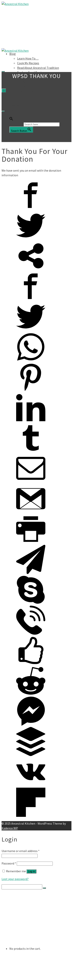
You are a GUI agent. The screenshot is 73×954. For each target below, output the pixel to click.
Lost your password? (15, 879)
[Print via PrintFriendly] (31, 542)
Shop (12, 914)
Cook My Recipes (28, 63)
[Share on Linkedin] (31, 421)
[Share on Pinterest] (31, 391)
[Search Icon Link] (11, 119)
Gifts (20, 929)
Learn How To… (28, 58)
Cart (12, 114)
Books (21, 86)
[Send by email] (31, 482)
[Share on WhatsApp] (31, 360)
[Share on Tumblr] (31, 451)
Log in (31, 871)
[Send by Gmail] (31, 512)
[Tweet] (31, 239)
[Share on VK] (31, 785)
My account (16, 110)
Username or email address (21, 851)
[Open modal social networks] (31, 269)
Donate (22, 96)
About (13, 100)
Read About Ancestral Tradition (38, 68)
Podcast (14, 105)
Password (9, 863)
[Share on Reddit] (31, 694)
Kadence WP (10, 828)
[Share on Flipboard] (31, 816)
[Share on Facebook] (31, 209)
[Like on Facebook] (31, 664)
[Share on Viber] (31, 633)
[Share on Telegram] (31, 573)
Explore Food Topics (30, 910)
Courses (22, 82)
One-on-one (25, 91)
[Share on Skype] (31, 603)
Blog (12, 54)
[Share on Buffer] (31, 755)
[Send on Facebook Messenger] (31, 725)
